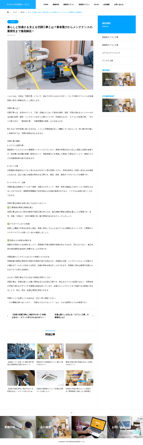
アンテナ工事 (107, 61)
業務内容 (56, 4)
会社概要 (106, 4)
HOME (46, 4)
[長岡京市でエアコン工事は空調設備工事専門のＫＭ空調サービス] (18, 4)
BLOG (96, 4)
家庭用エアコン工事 (110, 37)
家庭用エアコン (84, 4)
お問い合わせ (118, 4)
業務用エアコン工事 (110, 45)
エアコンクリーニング (111, 53)
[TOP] (71, 412)
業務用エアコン (68, 4)
